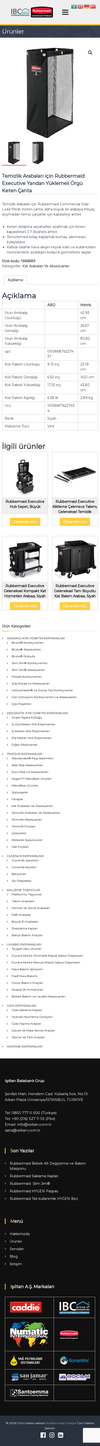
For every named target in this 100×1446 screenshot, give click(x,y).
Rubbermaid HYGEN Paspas (34, 1191)
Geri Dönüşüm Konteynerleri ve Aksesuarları (44, 697)
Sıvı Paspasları (22, 881)
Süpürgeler (20, 792)
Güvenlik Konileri (24, 867)
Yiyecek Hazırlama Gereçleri (32, 1017)
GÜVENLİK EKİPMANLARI (25, 856)
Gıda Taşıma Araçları (26, 1023)
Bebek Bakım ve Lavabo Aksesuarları (38, 996)
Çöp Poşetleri (21, 704)
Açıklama (15, 280)
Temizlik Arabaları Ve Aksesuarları (36, 812)
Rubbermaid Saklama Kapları (34, 1176)
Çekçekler (19, 833)
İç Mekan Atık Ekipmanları (31, 731)
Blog (14, 1256)
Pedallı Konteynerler (27, 676)
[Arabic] (74, 6)
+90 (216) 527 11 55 (28, 1118)
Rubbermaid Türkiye (61, 1423)
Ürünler (16, 1241)
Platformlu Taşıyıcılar (27, 894)
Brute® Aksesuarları (26, 649)
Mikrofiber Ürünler (25, 785)
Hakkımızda (20, 1234)
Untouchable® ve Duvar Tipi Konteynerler (42, 690)
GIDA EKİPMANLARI (21, 1005)
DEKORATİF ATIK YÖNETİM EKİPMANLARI (37, 713)
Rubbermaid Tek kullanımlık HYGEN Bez (44, 1198)
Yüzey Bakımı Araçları (27, 983)
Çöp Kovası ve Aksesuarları (31, 683)
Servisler (17, 1249)
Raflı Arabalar (21, 915)
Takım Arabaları (23, 901)
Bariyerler (19, 874)
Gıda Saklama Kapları (27, 1010)
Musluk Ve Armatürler (27, 989)
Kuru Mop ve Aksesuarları (30, 772)
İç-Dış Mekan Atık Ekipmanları (33, 724)
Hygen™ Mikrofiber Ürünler (32, 778)
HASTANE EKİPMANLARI (24, 1046)
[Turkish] (93, 6)
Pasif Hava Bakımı (24, 976)
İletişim (16, 1264)
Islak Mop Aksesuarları (27, 765)
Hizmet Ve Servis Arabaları (31, 908)
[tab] (15, 280)
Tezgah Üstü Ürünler (27, 949)
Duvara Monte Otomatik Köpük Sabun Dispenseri (47, 955)
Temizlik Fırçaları (24, 826)
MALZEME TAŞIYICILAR (23, 890)
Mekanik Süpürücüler (27, 840)
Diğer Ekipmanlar (24, 744)
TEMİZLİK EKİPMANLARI (24, 754)
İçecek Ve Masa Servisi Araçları (33, 1030)
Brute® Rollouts (23, 656)
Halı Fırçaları (20, 847)
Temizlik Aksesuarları (27, 819)
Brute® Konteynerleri (28, 642)
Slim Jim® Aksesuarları (28, 670)
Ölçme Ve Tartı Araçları (28, 1037)
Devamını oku (25, 522)
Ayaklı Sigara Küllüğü (27, 717)
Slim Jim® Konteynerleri (30, 663)
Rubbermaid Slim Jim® (30, 1183)
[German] (87, 6)
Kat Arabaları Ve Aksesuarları (45, 266)
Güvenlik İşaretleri (25, 860)
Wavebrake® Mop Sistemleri (32, 758)
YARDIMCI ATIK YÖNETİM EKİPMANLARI (36, 638)
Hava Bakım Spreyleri (27, 969)
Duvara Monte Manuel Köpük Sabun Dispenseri (46, 962)
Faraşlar (17, 799)
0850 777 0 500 (26, 1112)
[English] (80, 6)
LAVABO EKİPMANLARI (24, 944)
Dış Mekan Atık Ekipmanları (32, 738)
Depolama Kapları (25, 928)
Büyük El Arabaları (25, 921)
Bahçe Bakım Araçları (27, 935)
